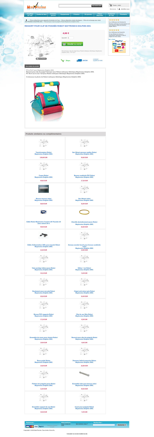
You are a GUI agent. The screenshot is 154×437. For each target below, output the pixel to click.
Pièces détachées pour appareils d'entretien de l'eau (45, 20)
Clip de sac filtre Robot (84, 315)
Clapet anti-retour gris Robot (84, 292)
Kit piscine (88, 14)
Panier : (117, 5)
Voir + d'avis (112, 39)
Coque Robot (43, 176)
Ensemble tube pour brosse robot (84, 384)
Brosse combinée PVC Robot (84, 176)
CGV (62, 425)
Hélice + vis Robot (84, 269)
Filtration (76, 14)
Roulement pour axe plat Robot (43, 292)
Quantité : (64, 38)
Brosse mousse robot (43, 199)
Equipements (65, 14)
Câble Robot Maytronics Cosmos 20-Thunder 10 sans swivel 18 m (43, 222)
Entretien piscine (53, 14)
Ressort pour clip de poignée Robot (84, 338)
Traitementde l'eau (111, 14)
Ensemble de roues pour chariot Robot (44, 338)
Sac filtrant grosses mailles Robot (84, 153)
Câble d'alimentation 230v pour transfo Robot (43, 245)
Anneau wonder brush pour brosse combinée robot (84, 246)
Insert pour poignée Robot (84, 407)
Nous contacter (66, 424)
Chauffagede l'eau (30, 14)
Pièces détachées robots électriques (71, 20)
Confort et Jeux (42, 14)
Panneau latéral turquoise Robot (84, 361)
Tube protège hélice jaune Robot (43, 269)
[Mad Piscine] (35, 7)
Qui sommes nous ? (82, 424)
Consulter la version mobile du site (77, 434)
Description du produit (32, 66)
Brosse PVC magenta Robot (44, 315)
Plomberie (123, 14)
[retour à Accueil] (26, 20)
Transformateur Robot (43, 153)
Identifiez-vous (125, 9)
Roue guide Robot (43, 361)
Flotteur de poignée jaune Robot (43, 384)
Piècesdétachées (99, 14)
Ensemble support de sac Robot (43, 407)
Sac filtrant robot (84, 199)
